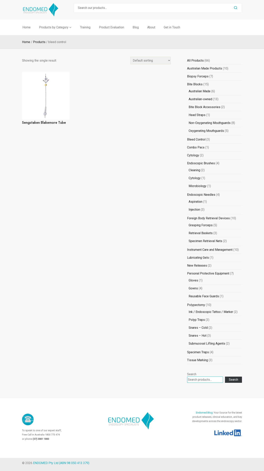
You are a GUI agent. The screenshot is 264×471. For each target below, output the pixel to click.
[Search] (235, 8)
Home (26, 27)
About (151, 27)
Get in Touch (172, 27)
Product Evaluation (111, 27)
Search (191, 374)
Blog (136, 27)
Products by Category (53, 27)
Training (85, 27)
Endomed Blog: (205, 412)
